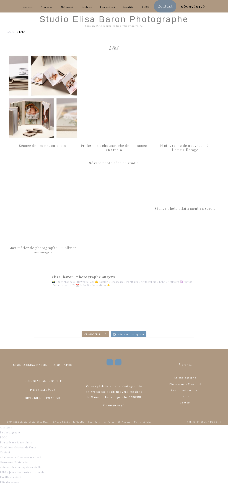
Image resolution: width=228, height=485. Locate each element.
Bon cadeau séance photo (16, 442)
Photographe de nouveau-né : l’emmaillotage (185, 147)
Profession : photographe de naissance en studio (114, 147)
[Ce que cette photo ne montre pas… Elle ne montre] (49, 300)
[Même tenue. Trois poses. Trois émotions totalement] (178, 319)
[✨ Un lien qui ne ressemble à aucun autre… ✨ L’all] (178, 300)
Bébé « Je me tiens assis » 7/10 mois (22, 472)
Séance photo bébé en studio (114, 163)
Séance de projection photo (42, 145)
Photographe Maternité (185, 384)
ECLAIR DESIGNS (211, 422)
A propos (6, 427)
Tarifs (185, 396)
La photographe (185, 377)
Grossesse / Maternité (14, 462)
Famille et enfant (10, 477)
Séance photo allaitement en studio (185, 208)
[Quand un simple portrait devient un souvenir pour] (114, 319)
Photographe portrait (185, 390)
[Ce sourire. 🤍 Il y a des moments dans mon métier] (146, 319)
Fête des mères (9, 482)
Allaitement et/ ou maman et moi (20, 457)
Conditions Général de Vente (18, 447)
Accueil (11, 32)
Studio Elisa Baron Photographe (114, 19)
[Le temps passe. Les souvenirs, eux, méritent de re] (81, 319)
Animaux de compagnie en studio (21, 467)
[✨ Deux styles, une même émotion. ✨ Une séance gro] (146, 300)
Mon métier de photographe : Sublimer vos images (42, 250)
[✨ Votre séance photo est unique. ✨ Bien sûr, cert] (49, 319)
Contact (185, 402)
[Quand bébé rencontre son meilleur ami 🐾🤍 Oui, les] (81, 300)
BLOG (3, 437)
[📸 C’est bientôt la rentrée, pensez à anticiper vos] (114, 300)
